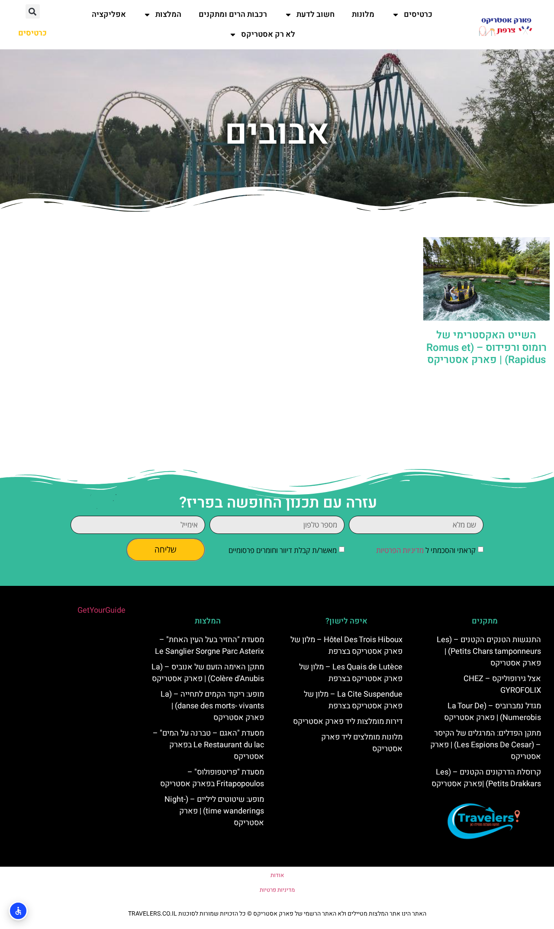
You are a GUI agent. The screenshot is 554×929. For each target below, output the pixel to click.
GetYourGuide (101, 610)
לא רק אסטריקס (268, 34)
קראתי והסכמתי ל (426, 550)
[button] (33, 11)
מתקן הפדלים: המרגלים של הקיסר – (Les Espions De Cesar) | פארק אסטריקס (485, 744)
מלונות (363, 14)
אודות (277, 875)
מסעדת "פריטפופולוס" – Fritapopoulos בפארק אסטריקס (212, 778)
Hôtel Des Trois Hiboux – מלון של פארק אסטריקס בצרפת (346, 645)
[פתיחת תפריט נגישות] (18, 910)
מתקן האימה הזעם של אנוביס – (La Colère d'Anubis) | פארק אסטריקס (207, 673)
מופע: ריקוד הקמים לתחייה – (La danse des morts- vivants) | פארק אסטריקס (212, 705)
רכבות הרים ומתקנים (233, 14)
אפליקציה (109, 14)
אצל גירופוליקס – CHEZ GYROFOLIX (502, 684)
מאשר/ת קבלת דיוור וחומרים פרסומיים (283, 550)
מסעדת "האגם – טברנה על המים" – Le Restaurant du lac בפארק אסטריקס (208, 744)
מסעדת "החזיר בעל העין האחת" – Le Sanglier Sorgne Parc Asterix (209, 645)
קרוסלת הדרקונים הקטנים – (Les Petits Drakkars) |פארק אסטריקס (486, 778)
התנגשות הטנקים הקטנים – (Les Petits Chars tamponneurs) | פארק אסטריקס (489, 651)
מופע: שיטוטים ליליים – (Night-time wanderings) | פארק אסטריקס (214, 811)
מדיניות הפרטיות (400, 550)
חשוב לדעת (315, 14)
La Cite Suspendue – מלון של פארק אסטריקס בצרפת (353, 700)
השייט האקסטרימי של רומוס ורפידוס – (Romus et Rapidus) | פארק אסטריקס (486, 348)
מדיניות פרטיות (277, 890)
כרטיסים (418, 14)
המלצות (168, 14)
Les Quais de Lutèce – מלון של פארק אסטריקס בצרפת (351, 673)
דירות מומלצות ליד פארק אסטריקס (348, 721)
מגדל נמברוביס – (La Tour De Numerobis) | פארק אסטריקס (492, 711)
